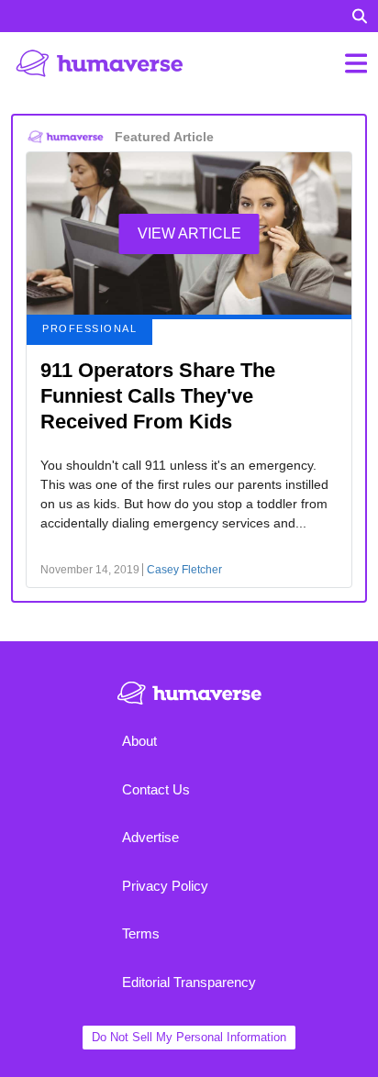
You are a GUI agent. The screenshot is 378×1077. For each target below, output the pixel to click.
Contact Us (156, 789)
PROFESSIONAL (89, 328)
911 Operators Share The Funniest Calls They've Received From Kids (157, 396)
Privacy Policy (165, 886)
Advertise (150, 837)
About (139, 741)
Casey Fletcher (184, 569)
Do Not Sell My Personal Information (189, 1037)
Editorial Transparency (189, 982)
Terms (141, 933)
